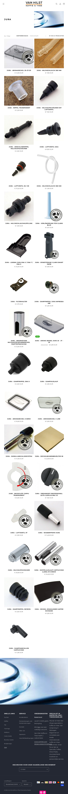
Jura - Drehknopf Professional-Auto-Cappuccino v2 (49, 494)
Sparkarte (22, 734)
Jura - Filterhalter (19, 301)
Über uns (22, 730)
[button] (3, 4)
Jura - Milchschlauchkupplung (18, 223)
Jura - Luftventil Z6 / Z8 (19, 186)
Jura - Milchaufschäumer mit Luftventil (49, 108)
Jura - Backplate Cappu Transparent (19, 494)
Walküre (6, 732)
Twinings (7, 728)
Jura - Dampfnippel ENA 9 (19, 381)
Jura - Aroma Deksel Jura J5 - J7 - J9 (49, 341)
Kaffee (6, 721)
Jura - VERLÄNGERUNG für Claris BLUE (49, 224)
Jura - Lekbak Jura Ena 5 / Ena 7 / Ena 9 (19, 263)
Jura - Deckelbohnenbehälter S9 (49, 456)
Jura (5, 747)
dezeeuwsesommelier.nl (43, 744)
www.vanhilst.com (40, 742)
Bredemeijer (8, 743)
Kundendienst (23, 717)
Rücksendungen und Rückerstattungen (25, 722)
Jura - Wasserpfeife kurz (49, 533)
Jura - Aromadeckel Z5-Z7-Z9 (19, 70)
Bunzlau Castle (8, 740)
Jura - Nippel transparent (19, 108)
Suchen (6, 717)
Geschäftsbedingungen (26, 738)
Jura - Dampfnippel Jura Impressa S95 (49, 302)
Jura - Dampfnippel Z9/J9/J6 (18, 609)
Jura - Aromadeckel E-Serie (19, 419)
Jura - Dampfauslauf (49, 381)
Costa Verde (8, 736)
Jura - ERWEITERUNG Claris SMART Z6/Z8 (49, 263)
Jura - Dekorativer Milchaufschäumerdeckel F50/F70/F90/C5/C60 (19, 342)
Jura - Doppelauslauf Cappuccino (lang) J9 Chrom (49, 571)
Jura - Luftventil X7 (18, 533)
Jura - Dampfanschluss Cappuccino (19, 649)
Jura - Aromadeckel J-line (49, 419)
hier (38, 727)
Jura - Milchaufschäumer (19, 570)
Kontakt (21, 727)
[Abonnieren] (47, 769)
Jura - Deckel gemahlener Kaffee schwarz (49, 610)
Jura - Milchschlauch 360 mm (49, 70)
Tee (5, 725)
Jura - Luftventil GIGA (49, 147)
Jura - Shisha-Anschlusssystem (19, 456)
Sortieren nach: (22, 36)
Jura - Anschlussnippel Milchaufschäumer (19, 147)
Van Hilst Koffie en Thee (14, 790)
